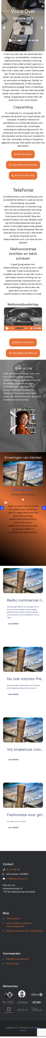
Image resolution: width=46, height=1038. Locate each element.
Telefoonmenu (13, 918)
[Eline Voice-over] (6, 7)
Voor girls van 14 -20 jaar (16, 821)
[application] (23, 44)
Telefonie (23, 190)
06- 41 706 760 (13, 869)
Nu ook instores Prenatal (26, 679)
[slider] (37, 330)
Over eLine (23, 368)
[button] (44, 508)
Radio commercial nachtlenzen (26, 600)
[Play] (10, 44)
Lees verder (13, 624)
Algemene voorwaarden (17, 958)
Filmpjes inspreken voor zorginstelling (24, 930)
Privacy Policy (12, 963)
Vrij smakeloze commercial (26, 749)
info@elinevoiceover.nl (17, 878)
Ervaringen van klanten (23, 457)
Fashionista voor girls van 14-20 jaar (26, 815)
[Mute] (31, 328)
